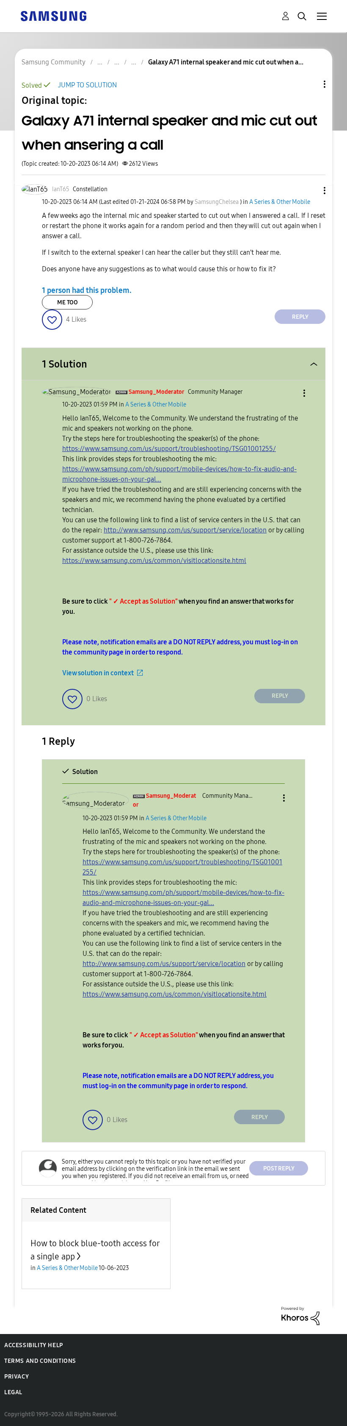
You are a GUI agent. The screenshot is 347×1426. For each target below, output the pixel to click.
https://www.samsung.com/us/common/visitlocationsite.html (154, 561)
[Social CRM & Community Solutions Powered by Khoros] (300, 1316)
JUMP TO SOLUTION (87, 85)
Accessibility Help (33, 1345)
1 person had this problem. (87, 290)
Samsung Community (53, 62)
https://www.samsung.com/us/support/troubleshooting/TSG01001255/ (169, 449)
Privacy (16, 1376)
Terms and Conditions (40, 1361)
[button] (310, 190)
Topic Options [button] (310, 84)
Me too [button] (67, 302)
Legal (13, 1392)
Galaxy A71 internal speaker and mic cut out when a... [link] (225, 62)
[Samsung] (53, 15)
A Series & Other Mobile (279, 202)
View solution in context (98, 673)
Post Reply (279, 1168)
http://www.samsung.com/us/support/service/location (185, 530)
